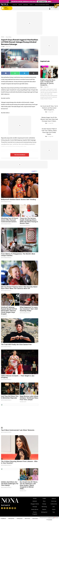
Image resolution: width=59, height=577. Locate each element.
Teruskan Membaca (19, 154)
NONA (2, 37)
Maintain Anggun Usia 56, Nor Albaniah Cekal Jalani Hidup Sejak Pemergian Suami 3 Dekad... (49, 119)
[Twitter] (53, 7)
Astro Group (50, 519)
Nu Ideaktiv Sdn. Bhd (51, 517)
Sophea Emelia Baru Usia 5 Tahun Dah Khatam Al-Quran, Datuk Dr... (47, 82)
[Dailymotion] (50, 9)
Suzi (3, 46)
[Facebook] (50, 7)
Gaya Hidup (8, 37)
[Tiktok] (10, 508)
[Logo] (4, 4)
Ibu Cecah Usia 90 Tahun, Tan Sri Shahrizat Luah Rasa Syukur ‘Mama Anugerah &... (49, 107)
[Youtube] (12, 508)
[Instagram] (51, 7)
